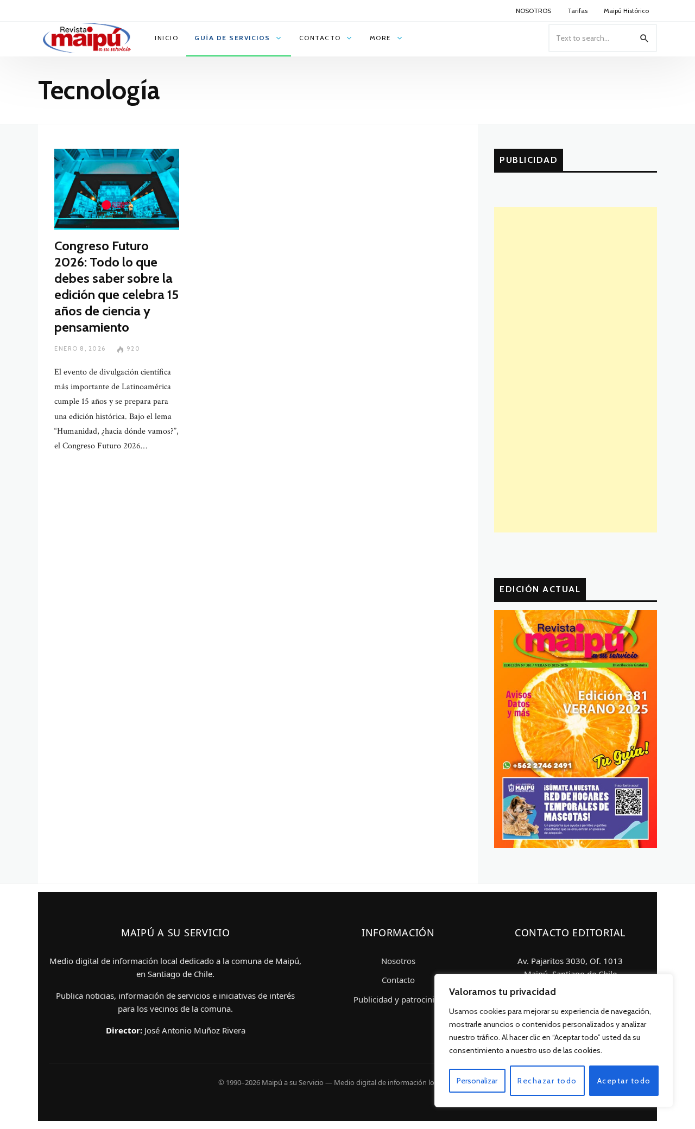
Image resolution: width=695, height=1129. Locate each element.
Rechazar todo (547, 1081)
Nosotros (398, 960)
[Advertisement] (575, 369)
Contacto (398, 979)
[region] (553, 1040)
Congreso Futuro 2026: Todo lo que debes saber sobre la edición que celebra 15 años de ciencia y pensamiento (116, 286)
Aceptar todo (624, 1081)
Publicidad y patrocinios (398, 999)
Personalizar (477, 1081)
